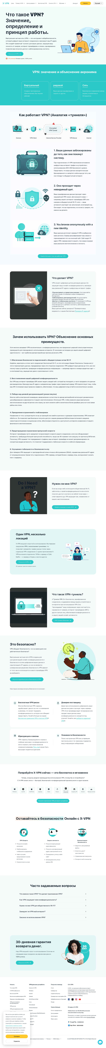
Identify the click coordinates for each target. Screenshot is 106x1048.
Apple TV (31, 1018)
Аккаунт (75, 3)
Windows (31, 990)
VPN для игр (13, 1006)
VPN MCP (31, 1024)
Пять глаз (36, 747)
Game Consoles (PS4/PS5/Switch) (37, 1013)
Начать (85, 3)
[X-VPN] (5, 3)
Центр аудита (54, 1016)
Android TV (31, 1021)
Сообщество (54, 990)
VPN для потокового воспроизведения (15, 1002)
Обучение (61, 3)
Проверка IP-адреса (82, 311)
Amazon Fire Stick (33, 1016)
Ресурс (52, 1002)
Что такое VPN (13, 988)
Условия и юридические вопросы (36, 1038)
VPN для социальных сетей (16, 1009)
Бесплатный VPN (42, 3)
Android (31, 996)
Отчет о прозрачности (56, 1010)
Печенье (48, 1038)
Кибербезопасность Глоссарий (58, 999)
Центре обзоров (91, 1017)
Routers (31, 1010)
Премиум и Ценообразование (17, 999)
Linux (30, 1002)
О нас (52, 988)
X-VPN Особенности (15, 990)
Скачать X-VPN (32, 988)
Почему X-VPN (19, 3)
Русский (97, 3)
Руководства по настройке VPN (58, 996)
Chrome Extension (33, 1007)
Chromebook (32, 1004)
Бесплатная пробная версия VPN (18, 996)
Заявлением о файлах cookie (14, 1025)
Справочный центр (55, 993)
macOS (31, 993)
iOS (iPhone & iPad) (33, 999)
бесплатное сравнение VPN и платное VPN (33, 718)
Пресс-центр (54, 1019)
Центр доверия (30, 3)
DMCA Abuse (56, 1038)
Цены (12, 3)
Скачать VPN (52, 3)
